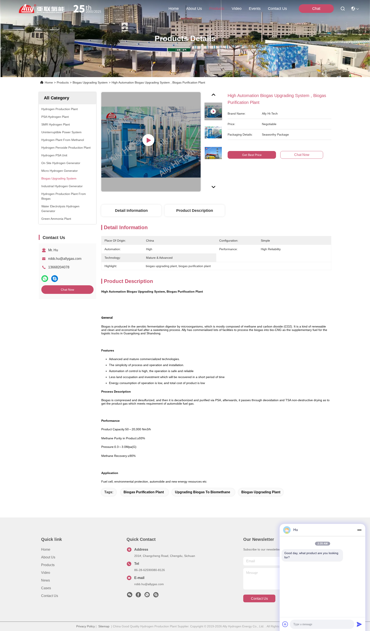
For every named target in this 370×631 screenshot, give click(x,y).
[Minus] (359, 529)
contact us (277, 8)
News (45, 580)
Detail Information (131, 210)
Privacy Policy (85, 626)
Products (63, 82)
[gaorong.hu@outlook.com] (156, 596)
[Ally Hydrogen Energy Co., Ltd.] (62, 8)
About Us (48, 557)
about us (194, 8)
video (237, 8)
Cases (46, 588)
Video (45, 572)
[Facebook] (138, 596)
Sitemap (103, 626)
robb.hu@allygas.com (64, 258)
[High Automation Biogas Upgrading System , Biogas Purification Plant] (151, 141)
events (255, 8)
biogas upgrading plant (260, 492)
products (216, 8)
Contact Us (49, 596)
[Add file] (285, 624)
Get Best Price (252, 154)
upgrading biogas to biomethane (202, 492)
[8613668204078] (147, 596)
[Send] (359, 624)
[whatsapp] (45, 279)
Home (174, 8)
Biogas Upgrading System (90, 82)
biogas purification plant (144, 492)
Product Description (194, 210)
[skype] (54, 279)
